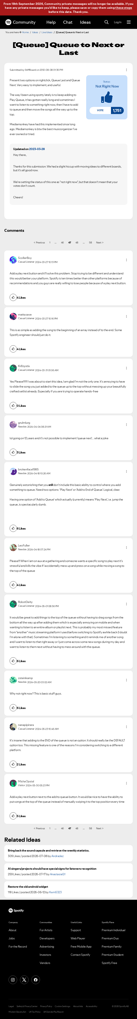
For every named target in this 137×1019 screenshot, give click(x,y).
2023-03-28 (37, 149)
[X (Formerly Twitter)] (24, 980)
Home (25, 32)
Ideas (85, 22)
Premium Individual (113, 930)
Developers (47, 938)
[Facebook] (35, 980)
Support (76, 930)
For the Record (18, 946)
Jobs (12, 938)
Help (51, 22)
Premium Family (111, 946)
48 (76, 242)
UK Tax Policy (34, 1011)
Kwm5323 (55, 892)
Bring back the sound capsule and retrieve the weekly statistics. (48, 850)
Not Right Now (107, 86)
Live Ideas (47, 32)
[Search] (106, 22)
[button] (100, 110)
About (12, 930)
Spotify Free (109, 963)
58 (90, 242)
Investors (45, 955)
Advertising (47, 946)
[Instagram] (13, 980)
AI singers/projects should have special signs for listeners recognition (52, 869)
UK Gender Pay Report (53, 1011)
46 (62, 242)
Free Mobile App (81, 946)
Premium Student (113, 955)
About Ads (78, 1006)
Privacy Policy (46, 1006)
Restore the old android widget (28, 887)
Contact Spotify (80, 955)
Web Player (78, 938)
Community (24, 22)
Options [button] (126, 70)
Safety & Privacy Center (27, 1006)
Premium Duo (110, 938)
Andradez (57, 856)
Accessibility (91, 1006)
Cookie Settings (62, 1006)
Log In (117, 22)
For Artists (46, 930)
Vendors (45, 963)
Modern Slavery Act (17, 1011)
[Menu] (129, 22)
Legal (11, 1006)
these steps (123, 8)
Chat (67, 22)
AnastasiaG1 (57, 874)
